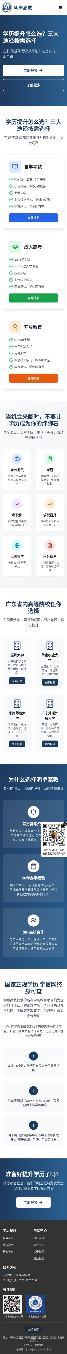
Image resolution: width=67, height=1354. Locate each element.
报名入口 (39, 1238)
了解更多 (33, 85)
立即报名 (30, 70)
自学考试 (8, 1238)
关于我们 (39, 1251)
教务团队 (39, 1245)
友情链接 (33, 1329)
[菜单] (60, 7)
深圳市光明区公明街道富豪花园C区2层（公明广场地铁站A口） (37, 1339)
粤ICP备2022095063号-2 (38, 1349)
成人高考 (8, 1245)
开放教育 (8, 1251)
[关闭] (65, 824)
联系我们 (39, 1258)
